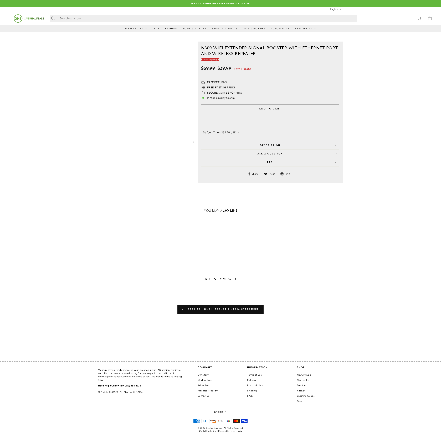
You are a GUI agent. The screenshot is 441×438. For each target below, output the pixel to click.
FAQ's (250, 395)
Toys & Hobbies (254, 28)
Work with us (205, 380)
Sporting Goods (224, 28)
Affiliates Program (208, 390)
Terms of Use (254, 374)
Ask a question (270, 153)
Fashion (171, 28)
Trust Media (236, 431)
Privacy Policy (255, 385)
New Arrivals (305, 28)
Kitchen (301, 390)
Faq (270, 162)
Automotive (280, 28)
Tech (156, 28)
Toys (299, 401)
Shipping (252, 390)
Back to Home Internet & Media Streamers (223, 309)
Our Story (203, 374)
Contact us (203, 395)
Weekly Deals (136, 28)
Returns (251, 380)
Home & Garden (194, 28)
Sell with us (204, 385)
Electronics (303, 380)
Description (270, 145)
